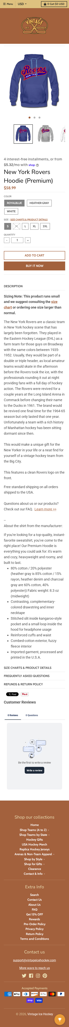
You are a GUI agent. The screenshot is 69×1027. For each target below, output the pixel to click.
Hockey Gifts (34, 839)
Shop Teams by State (33, 835)
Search (34, 895)
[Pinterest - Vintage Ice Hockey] (45, 975)
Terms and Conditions (34, 939)
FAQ (34, 909)
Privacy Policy (34, 929)
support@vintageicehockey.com (34, 960)
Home (34, 825)
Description (13, 286)
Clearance (34, 869)
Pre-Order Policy (34, 924)
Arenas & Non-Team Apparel (33, 854)
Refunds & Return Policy (23, 684)
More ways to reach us (34, 968)
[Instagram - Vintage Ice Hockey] (38, 975)
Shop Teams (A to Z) (33, 830)
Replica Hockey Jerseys (35, 849)
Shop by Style (33, 859)
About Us (34, 905)
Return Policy (34, 934)
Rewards (34, 919)
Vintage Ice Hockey (40, 1014)
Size (26, 219)
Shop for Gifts (33, 864)
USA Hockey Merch (34, 844)
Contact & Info (33, 874)
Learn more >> (45, 509)
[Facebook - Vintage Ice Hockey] (31, 975)
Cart (55, 3)
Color (8, 196)
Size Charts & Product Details (29, 219)
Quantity (9, 234)
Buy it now (34, 266)
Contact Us (34, 899)
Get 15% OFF (34, 914)
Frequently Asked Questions (26, 676)
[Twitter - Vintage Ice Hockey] (24, 975)
